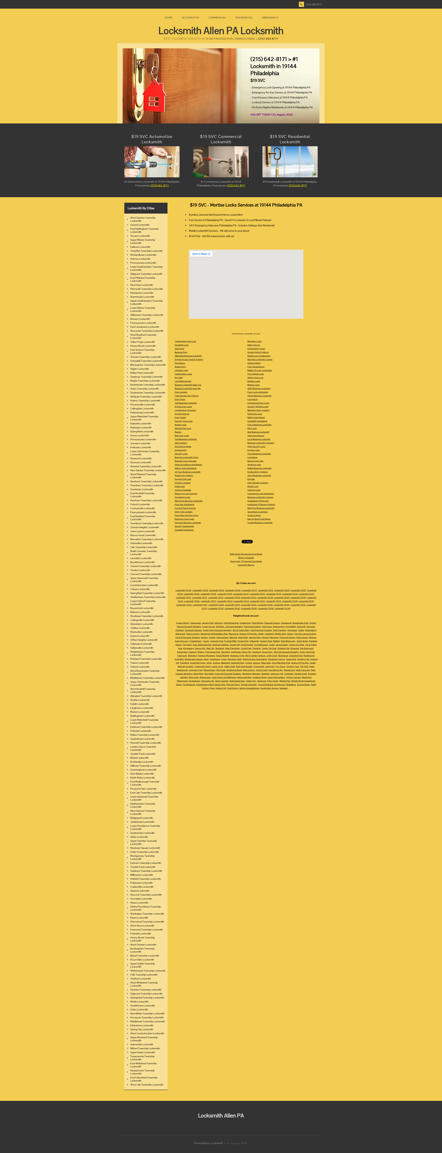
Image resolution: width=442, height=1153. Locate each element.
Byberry (201, 652)
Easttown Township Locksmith (146, 726)
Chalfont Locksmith (140, 978)
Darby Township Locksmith (144, 851)
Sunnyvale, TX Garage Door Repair (246, 561)
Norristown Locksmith (141, 292)
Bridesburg (291, 684)
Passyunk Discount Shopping (228, 673)
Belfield (276, 641)
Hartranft (301, 626)
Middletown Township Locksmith (147, 677)
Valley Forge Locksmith (142, 341)
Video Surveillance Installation (188, 464)
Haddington (245, 623)
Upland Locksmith (139, 890)
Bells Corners (249, 670)
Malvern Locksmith (140, 612)
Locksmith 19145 (232, 608)
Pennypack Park (212, 652)
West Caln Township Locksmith (146, 1084)
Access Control (254, 515)
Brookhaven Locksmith (142, 562)
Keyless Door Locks (183, 406)
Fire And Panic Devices (185, 508)
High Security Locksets (257, 482)
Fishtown (180, 630)
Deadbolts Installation (257, 421)
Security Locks (181, 453)
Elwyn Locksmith (139, 917)
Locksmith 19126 (216, 604)
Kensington (182, 652)
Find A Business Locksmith (259, 424)
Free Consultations (255, 366)
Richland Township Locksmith (146, 658)
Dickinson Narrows (193, 630)
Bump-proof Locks (255, 461)
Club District (232, 688)
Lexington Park (196, 670)
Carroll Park (246, 648)
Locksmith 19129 (282, 597)
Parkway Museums (206, 655)
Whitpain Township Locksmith (146, 396)
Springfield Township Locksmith (147, 593)
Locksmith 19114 (273, 594)
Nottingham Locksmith (142, 715)
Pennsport (274, 637)
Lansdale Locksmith (140, 558)
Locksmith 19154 (290, 601)
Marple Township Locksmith (145, 380)
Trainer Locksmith (139, 662)
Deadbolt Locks (182, 345)
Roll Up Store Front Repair (259, 519)
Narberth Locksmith (140, 423)
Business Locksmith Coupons (260, 497)
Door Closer (180, 399)
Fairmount (182, 655)
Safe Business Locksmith (186, 403)
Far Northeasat (261, 644)
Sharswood (283, 655)
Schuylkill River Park (281, 662)
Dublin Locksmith (139, 703)
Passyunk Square (272, 623)
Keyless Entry (181, 450)
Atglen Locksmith (139, 368)
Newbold (283, 688)
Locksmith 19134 (265, 597)
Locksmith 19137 (249, 590)
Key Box (251, 479)
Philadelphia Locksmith (208, 1143)
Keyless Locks (253, 450)
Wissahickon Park (300, 623)
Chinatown (292, 630)
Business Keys (181, 352)
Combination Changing (185, 410)
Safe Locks (179, 348)
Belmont (233, 637)
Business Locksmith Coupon (259, 359)
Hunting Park (266, 641)
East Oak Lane (181, 641)
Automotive (190, 17)
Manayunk (233, 633)
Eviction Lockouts (182, 482)
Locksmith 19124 (282, 590)
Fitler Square (302, 637)
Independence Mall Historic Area (210, 684)
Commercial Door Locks (258, 403)
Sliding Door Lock (255, 377)
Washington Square (194, 659)
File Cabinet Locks (255, 374)
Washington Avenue (269, 688)
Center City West (296, 644)
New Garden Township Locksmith (148, 470)
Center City (251, 681)
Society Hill (235, 644)
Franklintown (195, 641)
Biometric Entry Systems (258, 410)
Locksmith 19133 (215, 597)
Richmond (180, 633)
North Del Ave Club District (255, 659)
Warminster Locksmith (142, 296)
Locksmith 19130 (298, 597)
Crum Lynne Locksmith (142, 531)
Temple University (249, 684)
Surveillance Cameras (257, 511)
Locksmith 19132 (241, 594)
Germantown (222, 637)
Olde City (210, 648)
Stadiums (256, 652)
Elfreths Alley (280, 633)
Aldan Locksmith (139, 836)
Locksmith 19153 (216, 608)
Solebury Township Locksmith (146, 870)
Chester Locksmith (140, 443)
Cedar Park (291, 659)
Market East (289, 670)
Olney (209, 662)
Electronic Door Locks (184, 519)
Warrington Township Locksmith (147, 913)
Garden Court (300, 673)
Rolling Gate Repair (256, 417)
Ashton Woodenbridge (249, 688)
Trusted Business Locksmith (259, 522)
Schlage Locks (253, 490)
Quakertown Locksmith (142, 738)
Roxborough (309, 655)
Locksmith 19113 (183, 597)
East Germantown (244, 666)
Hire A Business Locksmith (259, 475)
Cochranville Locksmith (142, 508)
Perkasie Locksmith (140, 447)
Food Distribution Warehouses (271, 684)
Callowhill (269, 633)
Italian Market (222, 655)
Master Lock (252, 486)
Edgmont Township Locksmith (146, 993)
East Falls (310, 652)
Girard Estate (282, 644)
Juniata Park (208, 623)
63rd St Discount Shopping (187, 637)
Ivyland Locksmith (139, 635)
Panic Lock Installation (257, 392)
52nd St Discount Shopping (286, 652)
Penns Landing (193, 633)
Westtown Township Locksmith (146, 616)
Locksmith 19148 (266, 608)
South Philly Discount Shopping (217, 630)
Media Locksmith (139, 1001)
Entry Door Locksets (184, 511)
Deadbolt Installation (184, 530)
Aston (206, 659)
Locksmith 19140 (200, 590)
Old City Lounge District (305, 633)
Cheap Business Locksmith (259, 395)
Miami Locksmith (246, 557)
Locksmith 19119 (273, 601)
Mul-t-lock (252, 428)
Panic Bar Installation (184, 504)
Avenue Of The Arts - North (251, 633)
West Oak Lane (303, 670)
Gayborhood (194, 681)
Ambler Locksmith (140, 700)
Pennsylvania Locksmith (143, 262)
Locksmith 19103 (184, 604)
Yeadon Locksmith (140, 570)
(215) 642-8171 (314, 4)
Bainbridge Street (234, 670)
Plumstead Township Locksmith (147, 921)
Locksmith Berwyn (246, 565)
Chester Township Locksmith (145, 566)
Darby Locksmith (139, 1009)
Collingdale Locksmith (142, 408)
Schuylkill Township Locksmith (146, 360)
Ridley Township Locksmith (144, 734)
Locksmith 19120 (248, 604)
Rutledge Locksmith (141, 427)
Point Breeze (257, 623)
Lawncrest (269, 666)
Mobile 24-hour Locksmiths (259, 370)
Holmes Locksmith (140, 258)
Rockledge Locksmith (141, 761)
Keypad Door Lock (183, 479)
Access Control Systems (258, 352)
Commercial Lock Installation (260, 493)
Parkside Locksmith (140, 730)
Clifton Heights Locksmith (144, 639)
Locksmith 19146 (249, 608)
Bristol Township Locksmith (144, 955)
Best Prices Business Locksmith (189, 500)
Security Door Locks (184, 421)
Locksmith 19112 (216, 590)
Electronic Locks (254, 413)
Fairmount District (252, 626)
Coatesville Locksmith (141, 886)
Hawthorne (215, 659)
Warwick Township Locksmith (145, 466)
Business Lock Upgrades (185, 461)
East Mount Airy (276, 670)
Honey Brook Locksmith (143, 345)
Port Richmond (306, 648)
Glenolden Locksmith (141, 624)
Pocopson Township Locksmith (147, 1017)
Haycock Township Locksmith (146, 894)
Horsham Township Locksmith (146, 500)
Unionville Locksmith (141, 543)
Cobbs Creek (229, 666)
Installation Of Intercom (258, 500)
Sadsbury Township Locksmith (146, 376)
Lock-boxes (252, 399)
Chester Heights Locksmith (144, 527)
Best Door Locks (182, 435)
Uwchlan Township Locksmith (146, 989)
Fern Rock (187, 644)
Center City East (269, 648)
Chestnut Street (259, 677)
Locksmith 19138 (282, 608)
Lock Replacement (183, 381)
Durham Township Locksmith (145, 862)
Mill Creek (220, 670)
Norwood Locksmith (141, 458)
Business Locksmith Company (260, 442)
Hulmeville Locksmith (141, 1044)
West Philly (243, 637)
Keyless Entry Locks (256, 348)
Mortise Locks (253, 384)
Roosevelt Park (237, 662)
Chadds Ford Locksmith (142, 753)
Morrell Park (285, 681)
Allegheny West (235, 659)
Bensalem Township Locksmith (147, 539)
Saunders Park (295, 655)
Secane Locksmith (140, 235)
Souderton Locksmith (141, 489)
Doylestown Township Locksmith (147, 392)
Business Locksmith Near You (188, 384)
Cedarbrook (286, 623)
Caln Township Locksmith (143, 547)
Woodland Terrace (276, 659)
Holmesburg (310, 630)
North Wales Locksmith (142, 777)
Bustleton (265, 673)
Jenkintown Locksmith (142, 821)
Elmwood (294, 648)
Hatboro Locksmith (140, 246)
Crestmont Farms (202, 666)
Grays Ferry (267, 652)
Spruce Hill (200, 648)
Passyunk (310, 626)
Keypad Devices (182, 413)
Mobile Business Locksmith (259, 468)
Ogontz (248, 662)
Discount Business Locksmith (188, 522)
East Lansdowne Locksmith (144, 326)
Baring (290, 633)
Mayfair (204, 637)
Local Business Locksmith (258, 439)
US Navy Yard (292, 666)
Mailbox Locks (253, 381)
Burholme (192, 655)
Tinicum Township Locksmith (145, 356)
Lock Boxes (252, 457)
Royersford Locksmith (142, 608)
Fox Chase (280, 666)
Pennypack (267, 626)
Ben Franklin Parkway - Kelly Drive (261, 655)
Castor (272, 644)
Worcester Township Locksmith (147, 330)
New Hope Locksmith (141, 284)
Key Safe (179, 377)
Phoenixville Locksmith (142, 404)
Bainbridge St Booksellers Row (214, 633)
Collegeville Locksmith (142, 620)
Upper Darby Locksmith (142, 1052)
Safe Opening (181, 442)
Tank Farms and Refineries (224, 677)
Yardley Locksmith (140, 628)
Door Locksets (181, 392)
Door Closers (180, 417)
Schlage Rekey (254, 363)
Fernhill (265, 637)
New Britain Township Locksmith (147, 1013)
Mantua (312, 637)
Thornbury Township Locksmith (146, 485)
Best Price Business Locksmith (260, 508)
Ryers (212, 688)
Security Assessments (184, 526)
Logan (224, 659)
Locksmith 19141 (306, 601)
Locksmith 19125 (241, 601)
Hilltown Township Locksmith (145, 765)
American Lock (254, 464)
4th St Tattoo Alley (241, 630)
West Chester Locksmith (143, 944)
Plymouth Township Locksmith (146, 288)
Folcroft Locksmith (140, 504)
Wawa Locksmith (139, 902)
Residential (244, 17)
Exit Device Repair (183, 446)
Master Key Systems (184, 475)
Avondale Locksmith (141, 898)
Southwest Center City (241, 652)
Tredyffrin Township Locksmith (146, 250)
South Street (302, 641)
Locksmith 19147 (306, 594)
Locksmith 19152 (265, 604)
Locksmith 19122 (257, 594)
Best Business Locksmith (258, 432)
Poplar (301, 630)
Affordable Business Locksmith (188, 355)
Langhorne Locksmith (141, 707)
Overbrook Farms (197, 662)
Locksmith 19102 (192, 601)
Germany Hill (277, 673)
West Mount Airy (288, 641)
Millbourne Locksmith (141, 874)
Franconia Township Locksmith (146, 929)
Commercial (217, 17)
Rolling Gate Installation (186, 468)
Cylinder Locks (181, 370)
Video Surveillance (255, 435)
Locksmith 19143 (248, 597)
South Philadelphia (276, 677)
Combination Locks (183, 374)
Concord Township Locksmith (146, 574)
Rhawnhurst (205, 677)
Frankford (184, 662)
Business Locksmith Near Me (188, 388)
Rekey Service (253, 345)
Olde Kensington (231, 623)
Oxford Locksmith (139, 224)
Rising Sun (194, 677)
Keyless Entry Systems (257, 471)
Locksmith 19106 (233, 590)
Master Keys (180, 366)
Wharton (219, 623)
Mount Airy (307, 677)
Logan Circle (217, 666)
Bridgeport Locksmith (141, 817)
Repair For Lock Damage (186, 493)
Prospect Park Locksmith (143, 788)
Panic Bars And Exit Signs (186, 515)
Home (169, 17)
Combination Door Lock (185, 341)
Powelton (256, 648)
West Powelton (279, 630)
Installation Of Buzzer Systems (261, 504)
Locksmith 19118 (298, 604)
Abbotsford (225, 662)
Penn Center (272, 681)
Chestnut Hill (283, 648)
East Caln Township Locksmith (146, 792)
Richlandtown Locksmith (143, 254)
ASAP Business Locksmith (258, 388)
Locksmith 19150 (232, 597)
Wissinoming (279, 626)
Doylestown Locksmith (142, 832)
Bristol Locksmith (139, 757)
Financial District (287, 637)
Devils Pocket (247, 644)
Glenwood (261, 681)
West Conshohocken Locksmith (147, 1033)
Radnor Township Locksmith (145, 400)
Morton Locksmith (139, 711)
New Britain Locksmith (142, 773)
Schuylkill (179, 659)
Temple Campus (293, 677)
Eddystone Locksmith (141, 1025)
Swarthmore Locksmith (142, 1005)
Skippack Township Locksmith (146, 273)
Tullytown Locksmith (141, 643)
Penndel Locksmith (140, 933)
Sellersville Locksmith (141, 647)
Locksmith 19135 (224, 601)
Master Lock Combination (259, 355)
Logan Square (208, 626)
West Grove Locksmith (142, 925)
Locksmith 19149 (208, 594)
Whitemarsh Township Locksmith (148, 970)
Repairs (178, 432)
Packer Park (243, 641)
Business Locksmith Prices (186, 457)
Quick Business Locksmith (259, 453)
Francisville (259, 666)
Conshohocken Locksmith (144, 585)
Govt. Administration (202, 644)
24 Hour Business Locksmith (187, 471)
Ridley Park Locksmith (142, 372)
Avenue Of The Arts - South (303, 662)
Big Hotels (209, 673)
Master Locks (180, 424)
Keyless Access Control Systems (189, 359)
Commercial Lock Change (186, 395)
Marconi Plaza (233, 684)
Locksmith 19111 (200, 604)
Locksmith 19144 (183, 590)
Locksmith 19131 (199, 597)
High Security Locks (256, 446)
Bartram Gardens (186, 666)
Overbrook (288, 673)
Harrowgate (195, 623)
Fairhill (212, 637)
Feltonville (254, 641)
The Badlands (188, 684)
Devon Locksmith (139, 435)
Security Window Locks (257, 406)
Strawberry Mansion (251, 673)
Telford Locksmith (139, 666)
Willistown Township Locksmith (146, 314)
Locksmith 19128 (191, 594)
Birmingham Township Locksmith (148, 364)
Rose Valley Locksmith (142, 959)
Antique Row (255, 637)
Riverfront (219, 648)
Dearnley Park (216, 641)
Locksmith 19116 (265, 590)
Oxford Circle (262, 670)
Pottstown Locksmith (141, 882)
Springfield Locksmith (141, 431)
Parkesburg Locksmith (142, 412)
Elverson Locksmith (140, 462)
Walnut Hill (221, 688)
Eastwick (193, 652)
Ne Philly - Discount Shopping (229, 626)
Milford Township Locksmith (145, 1048)
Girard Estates (303, 684)
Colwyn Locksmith (140, 589)
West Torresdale (232, 648)
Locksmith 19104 (281, 604)
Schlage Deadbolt (183, 490)
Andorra (256, 662)
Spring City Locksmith (141, 1029)
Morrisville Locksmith (141, 631)
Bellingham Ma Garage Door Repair (246, 554)
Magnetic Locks (254, 341)
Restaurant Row (244, 677)
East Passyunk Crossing (261, 630)
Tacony (206, 641)
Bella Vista (266, 662)
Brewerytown (209, 670)
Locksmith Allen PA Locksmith (221, 31)
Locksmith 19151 (224, 594)
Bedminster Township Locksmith (147, 384)
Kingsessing (188, 648)
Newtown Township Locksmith (146, 481)
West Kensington (237, 681)
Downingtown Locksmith (143, 769)
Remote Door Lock (183, 428)
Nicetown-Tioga (237, 655)
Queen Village (182, 623)
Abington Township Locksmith (146, 696)
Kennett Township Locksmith (145, 742)
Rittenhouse (182, 681)
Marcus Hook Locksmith (143, 535)
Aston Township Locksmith (144, 388)
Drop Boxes (180, 363)
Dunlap (216, 662)
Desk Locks (180, 486)
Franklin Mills (230, 641)
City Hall (304, 666)
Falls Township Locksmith (143, 974)
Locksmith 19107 (298, 590)
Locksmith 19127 (208, 601)
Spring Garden (221, 681)
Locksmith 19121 (257, 601)
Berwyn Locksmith (140, 318)
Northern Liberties (221, 644)
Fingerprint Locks (182, 497)
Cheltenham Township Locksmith (148, 597)
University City (207, 681)
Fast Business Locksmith (186, 439)
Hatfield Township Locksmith (145, 878)
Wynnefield (291, 626)
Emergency (270, 17)
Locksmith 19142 (290, 594)
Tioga (302, 652)
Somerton (225, 652)
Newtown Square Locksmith (145, 847)
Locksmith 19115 (232, 604)
